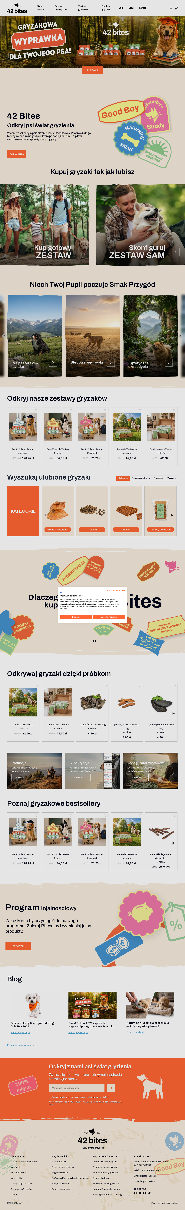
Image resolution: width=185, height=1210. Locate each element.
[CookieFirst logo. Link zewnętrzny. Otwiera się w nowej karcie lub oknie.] (61, 593)
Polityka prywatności (116, 591)
